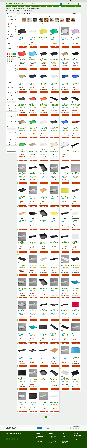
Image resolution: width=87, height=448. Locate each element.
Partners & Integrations (39, 441)
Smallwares (25, 6)
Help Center (8, 0)
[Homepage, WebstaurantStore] (14, 3)
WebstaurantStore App (39, 437)
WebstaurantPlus (38, 435)
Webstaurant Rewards (39, 436)
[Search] (15, 152)
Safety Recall (51, 442)
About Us (63, 435)
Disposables (45, 6)
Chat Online (76, 439)
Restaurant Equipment (11, 6)
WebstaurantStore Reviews (53, 441)
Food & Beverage (33, 6)
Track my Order (77, 437)
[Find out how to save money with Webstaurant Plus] (20, 39)
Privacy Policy (52, 446)
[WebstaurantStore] (18, 434)
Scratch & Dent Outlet (52, 436)
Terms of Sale (47, 446)
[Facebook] (12, 439)
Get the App (15, 0)
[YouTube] (9, 439)
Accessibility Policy (63, 446)
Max (12, 99)
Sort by (25, 13)
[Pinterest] (17, 439)
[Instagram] (7, 439)
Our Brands (64, 436)
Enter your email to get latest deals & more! (11, 428)
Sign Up (39, 428)
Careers (63, 437)
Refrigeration (19, 6)
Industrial (70, 6)
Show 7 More (11, 36)
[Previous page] (44, 417)
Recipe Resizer (38, 440)
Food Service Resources (52, 440)
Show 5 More (11, 95)
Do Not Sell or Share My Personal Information (74, 446)
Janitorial (65, 6)
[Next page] (53, 417)
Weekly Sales (51, 437)
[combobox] (43, 4)
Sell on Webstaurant (65, 441)
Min (7, 99)
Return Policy (64, 442)
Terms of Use (57, 446)
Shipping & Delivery (78, 441)
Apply (11, 116)
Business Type (77, 6)
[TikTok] (15, 439)
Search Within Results (10, 150)
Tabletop (39, 6)
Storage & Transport (58, 6)
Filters (7, 13)
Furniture (51, 6)
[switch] (79, 13)
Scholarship (64, 440)
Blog (49, 435)
